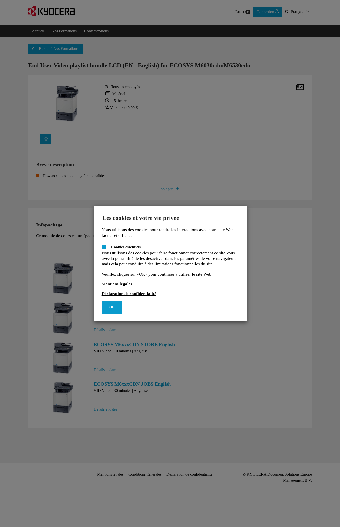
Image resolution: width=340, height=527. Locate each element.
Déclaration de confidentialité (129, 293)
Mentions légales (117, 284)
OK (111, 307)
